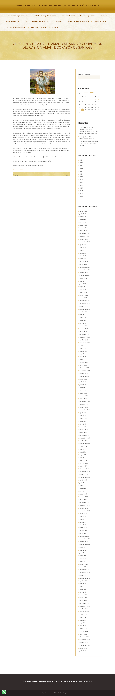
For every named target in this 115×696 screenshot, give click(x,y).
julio (83, 214)
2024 (81, 191)
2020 (81, 180)
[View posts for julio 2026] (79, 93)
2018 (81, 174)
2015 (81, 166)
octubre (84, 239)
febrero (84, 228)
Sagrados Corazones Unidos (50, 693)
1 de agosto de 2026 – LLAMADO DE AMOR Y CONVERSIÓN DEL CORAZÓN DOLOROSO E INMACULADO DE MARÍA (89, 141)
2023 (81, 188)
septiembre (85, 242)
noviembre (85, 236)
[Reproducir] (14, 174)
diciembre (84, 233)
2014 (81, 163)
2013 (81, 160)
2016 (81, 168)
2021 (81, 182)
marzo (83, 225)
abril (83, 222)
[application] (41, 175)
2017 (81, 171)
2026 (81, 196)
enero (83, 231)
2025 (81, 194)
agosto (89, 93)
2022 (81, 185)
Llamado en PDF (18, 170)
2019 (81, 177)
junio (83, 217)
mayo (83, 219)
